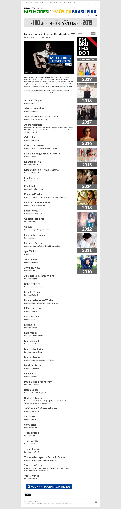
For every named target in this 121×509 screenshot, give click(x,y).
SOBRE (89, 3)
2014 (55, 3)
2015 (50, 3)
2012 (64, 3)
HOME (27, 3)
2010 (74, 3)
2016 (46, 3)
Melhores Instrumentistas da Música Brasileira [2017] (50, 34)
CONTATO (94, 3)
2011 (69, 3)
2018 (36, 3)
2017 (41, 3)
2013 (60, 3)
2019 (32, 3)
